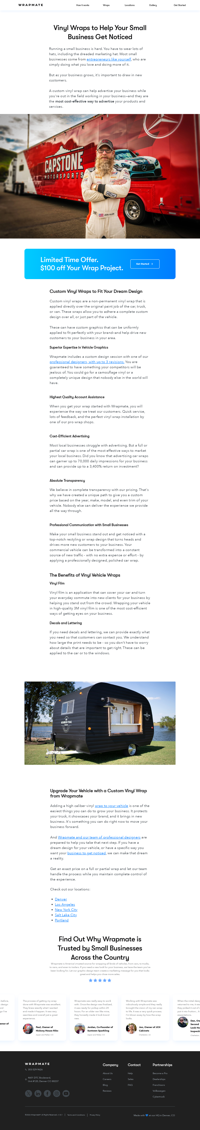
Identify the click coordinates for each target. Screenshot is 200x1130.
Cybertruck (159, 1096)
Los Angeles (65, 904)
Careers (107, 1079)
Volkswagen (159, 1090)
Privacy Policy (95, 1115)
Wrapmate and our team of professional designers (99, 837)
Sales (130, 1079)
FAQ (130, 1085)
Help (130, 1073)
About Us (108, 1073)
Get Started (142, 264)
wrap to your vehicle (111, 805)
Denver (61, 899)
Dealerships (159, 1079)
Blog (105, 1085)
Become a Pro (160, 1073)
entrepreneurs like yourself (109, 59)
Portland (62, 920)
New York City (66, 909)
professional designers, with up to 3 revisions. (87, 362)
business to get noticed (86, 853)
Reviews (107, 1090)
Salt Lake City (66, 915)
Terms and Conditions (76, 1115)
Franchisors (159, 1085)
